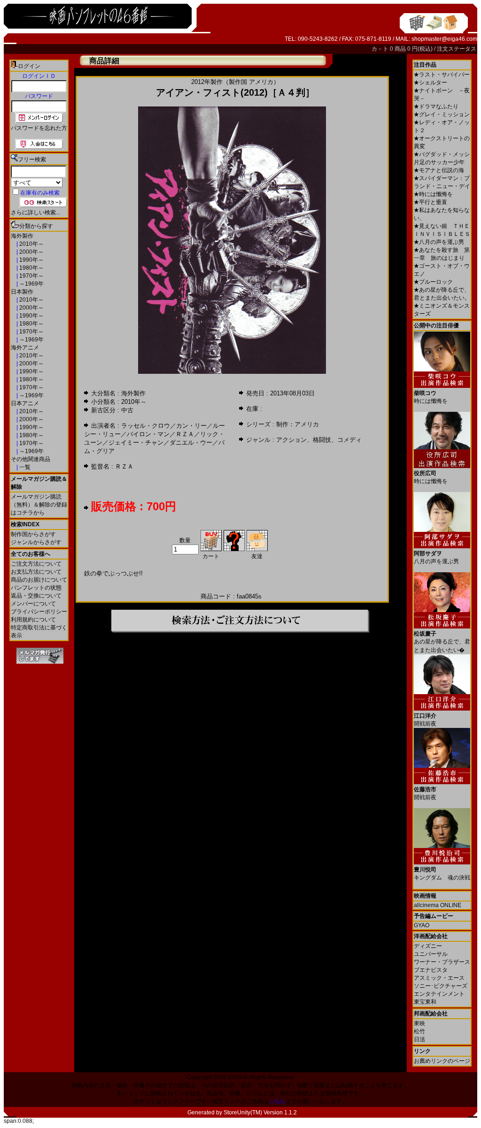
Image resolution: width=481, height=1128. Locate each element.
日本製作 (22, 291)
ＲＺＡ (185, 434)
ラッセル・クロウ (145, 425)
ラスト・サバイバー (442, 74)
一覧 (24, 467)
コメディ (349, 439)
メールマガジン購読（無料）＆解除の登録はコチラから (39, 504)
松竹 (419, 1031)
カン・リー (191, 425)
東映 (419, 1023)
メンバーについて (33, 603)
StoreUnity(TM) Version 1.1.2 (260, 1112)
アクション (291, 439)
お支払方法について (36, 571)
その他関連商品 (30, 459)
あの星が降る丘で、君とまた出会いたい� (442, 641)
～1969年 (31, 283)
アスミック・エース (439, 978)
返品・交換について (36, 595)
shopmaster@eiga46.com (444, 39)
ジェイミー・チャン (136, 442)
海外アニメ (25, 347)
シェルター (430, 82)
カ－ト (381, 48)
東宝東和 (425, 1002)
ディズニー (428, 946)
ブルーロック (433, 282)
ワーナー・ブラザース (442, 962)
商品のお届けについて (39, 579)
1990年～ (31, 260)
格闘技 (322, 439)
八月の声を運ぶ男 (439, 242)
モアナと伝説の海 (439, 170)
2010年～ (31, 244)
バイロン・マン (148, 434)
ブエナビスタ (431, 970)
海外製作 (22, 236)
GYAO (421, 925)
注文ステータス (456, 48)
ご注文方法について (36, 563)
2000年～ (31, 252)
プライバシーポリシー (39, 611)
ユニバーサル (431, 954)
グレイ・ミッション (442, 114)
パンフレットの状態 (36, 587)
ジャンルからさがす (36, 542)
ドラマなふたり (436, 106)
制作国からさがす (33, 534)
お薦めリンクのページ (442, 1061)
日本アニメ (25, 403)
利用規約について (33, 619)
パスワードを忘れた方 (39, 128)
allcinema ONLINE (437, 905)
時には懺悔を (433, 194)
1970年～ (31, 276)
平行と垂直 (430, 202)
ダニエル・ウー (191, 442)
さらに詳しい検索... (35, 212)
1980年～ (31, 268)
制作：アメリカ (297, 424)
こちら (277, 1101)
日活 (419, 1039)
